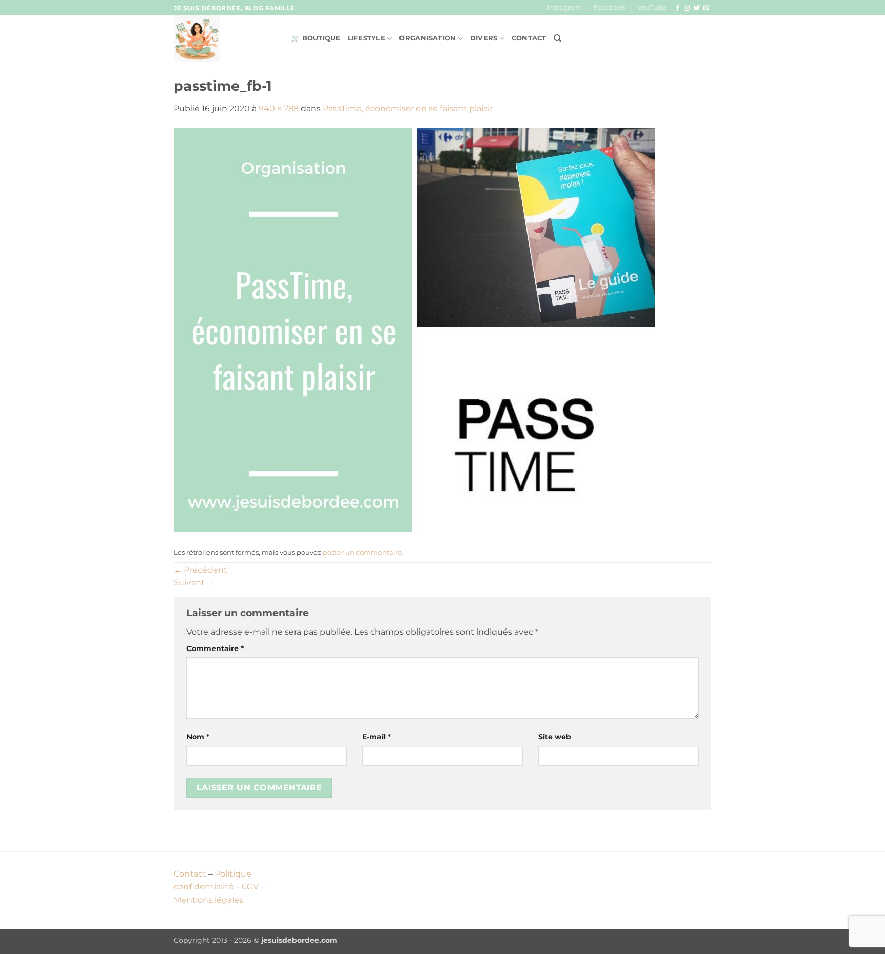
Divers (484, 38)
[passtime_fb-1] (414, 329)
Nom (197, 736)
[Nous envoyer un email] (706, 8)
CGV (250, 886)
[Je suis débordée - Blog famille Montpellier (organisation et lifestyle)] (225, 38)
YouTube (651, 7)
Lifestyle (366, 38)
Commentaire (215, 648)
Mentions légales (208, 900)
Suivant (194, 582)
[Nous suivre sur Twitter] (696, 8)
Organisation (427, 38)
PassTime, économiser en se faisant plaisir (408, 108)
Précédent (200, 570)
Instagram (564, 7)
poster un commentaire (362, 552)
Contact (529, 38)
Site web (554, 736)
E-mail (376, 736)
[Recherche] (557, 38)
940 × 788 (279, 108)
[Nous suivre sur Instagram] (687, 8)
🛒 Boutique (316, 38)
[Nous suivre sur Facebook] (677, 8)
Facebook (609, 7)
